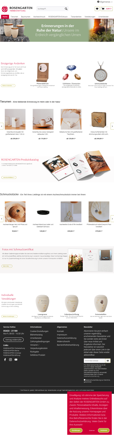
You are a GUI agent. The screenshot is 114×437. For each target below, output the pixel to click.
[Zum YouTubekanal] (17, 359)
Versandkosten (52, 390)
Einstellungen (76, 430)
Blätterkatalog (36, 334)
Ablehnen (92, 430)
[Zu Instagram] (11, 359)
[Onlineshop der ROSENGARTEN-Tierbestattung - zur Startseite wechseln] (17, 9)
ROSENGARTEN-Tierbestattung (14, 348)
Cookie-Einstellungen (39, 331)
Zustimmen (103, 430)
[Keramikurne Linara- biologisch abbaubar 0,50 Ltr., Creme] (43, 119)
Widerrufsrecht (63, 341)
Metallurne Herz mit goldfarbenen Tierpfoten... (70, 133)
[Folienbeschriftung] (71, 306)
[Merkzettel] (97, 9)
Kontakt (60, 331)
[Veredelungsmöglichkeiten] (13, 306)
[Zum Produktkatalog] (57, 169)
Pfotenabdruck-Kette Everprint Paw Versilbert (99, 226)
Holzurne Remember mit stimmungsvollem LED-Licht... (99, 133)
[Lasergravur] (42, 306)
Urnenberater (36, 338)
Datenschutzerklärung (66, 338)
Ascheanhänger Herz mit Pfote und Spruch (15, 226)
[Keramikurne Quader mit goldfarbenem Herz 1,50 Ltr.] (15, 119)
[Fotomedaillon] (101, 306)
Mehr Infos (57, 257)
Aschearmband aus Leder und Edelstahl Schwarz (43, 226)
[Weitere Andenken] (13, 75)
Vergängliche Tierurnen (57, 30)
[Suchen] (66, 9)
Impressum (62, 334)
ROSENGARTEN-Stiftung (11, 355)
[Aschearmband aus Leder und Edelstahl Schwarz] (43, 211)
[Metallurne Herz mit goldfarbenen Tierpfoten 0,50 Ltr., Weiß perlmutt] (71, 119)
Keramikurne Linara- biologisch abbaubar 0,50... (43, 133)
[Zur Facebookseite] (6, 359)
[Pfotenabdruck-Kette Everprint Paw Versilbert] (99, 211)
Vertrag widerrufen (13, 339)
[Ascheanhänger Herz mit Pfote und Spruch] (15, 211)
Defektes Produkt (37, 355)
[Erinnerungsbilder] (71, 75)
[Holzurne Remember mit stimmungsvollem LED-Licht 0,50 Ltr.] (99, 119)
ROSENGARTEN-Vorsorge (12, 353)
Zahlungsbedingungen (40, 341)
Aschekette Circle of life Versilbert (71, 224)
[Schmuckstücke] (101, 75)
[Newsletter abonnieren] (108, 360)
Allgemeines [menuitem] (105, 2)
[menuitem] (53, 9)
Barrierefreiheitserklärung (68, 345)
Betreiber (87, 367)
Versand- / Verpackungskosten (39, 346)
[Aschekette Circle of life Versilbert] (71, 211)
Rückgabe (34, 351)
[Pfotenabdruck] (42, 75)
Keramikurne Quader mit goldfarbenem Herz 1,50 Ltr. (15, 133)
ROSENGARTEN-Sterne (11, 351)
